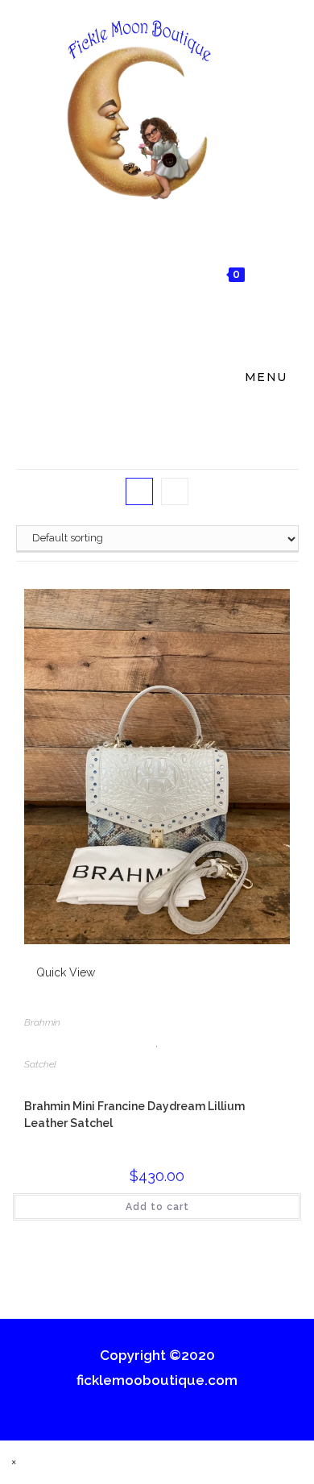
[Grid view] (139, 491)
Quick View (64, 972)
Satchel (40, 1064)
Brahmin (42, 1022)
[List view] (174, 491)
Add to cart (157, 1206)
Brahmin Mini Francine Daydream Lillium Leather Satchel (134, 1115)
